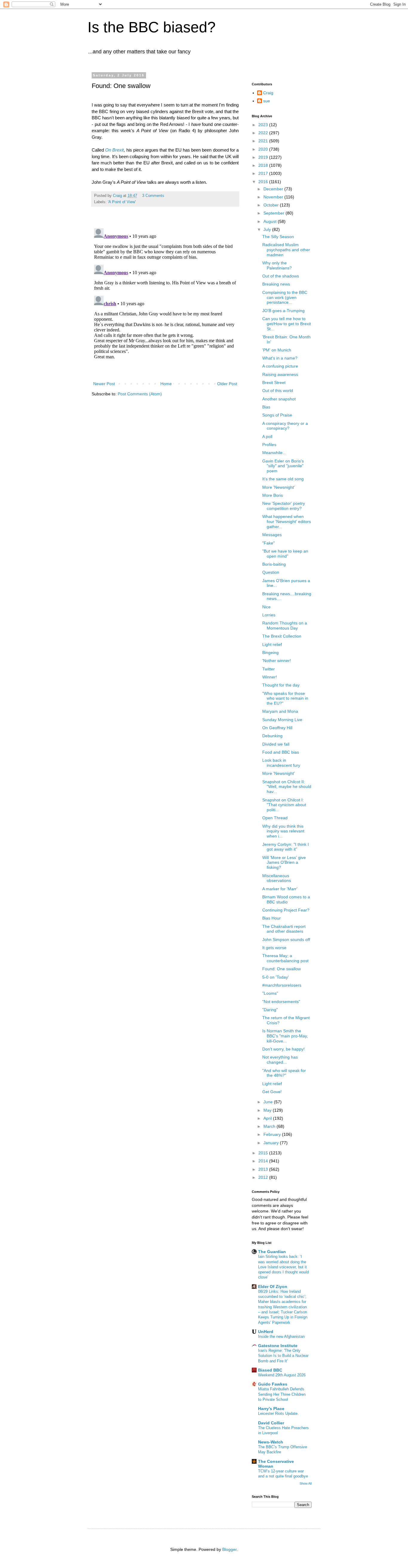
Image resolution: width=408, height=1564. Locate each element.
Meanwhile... (274, 452)
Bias (266, 407)
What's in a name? (279, 358)
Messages (272, 534)
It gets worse (274, 947)
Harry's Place (271, 1408)
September (274, 213)
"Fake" (268, 543)
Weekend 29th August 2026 (282, 1375)
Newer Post (104, 383)
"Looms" (270, 993)
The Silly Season (278, 236)
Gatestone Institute (277, 1345)
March (270, 1126)
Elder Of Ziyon (272, 1286)
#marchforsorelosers (281, 985)
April (268, 1118)
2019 (263, 157)
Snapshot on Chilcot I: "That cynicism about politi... (284, 805)
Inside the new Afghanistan (281, 1336)
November (273, 197)
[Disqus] (165, 300)
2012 (263, 1177)
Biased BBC (270, 1370)
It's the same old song (283, 478)
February (272, 1134)
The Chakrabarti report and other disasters (284, 929)
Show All (306, 1483)
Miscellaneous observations (276, 878)
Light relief (272, 644)
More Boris (272, 495)
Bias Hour (271, 918)
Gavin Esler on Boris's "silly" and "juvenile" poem (283, 466)
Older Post (227, 383)
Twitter (268, 669)
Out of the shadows (280, 276)
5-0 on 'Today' (275, 977)
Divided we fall (275, 744)
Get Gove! (272, 1091)
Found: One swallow (281, 968)
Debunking (272, 735)
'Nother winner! (276, 660)
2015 (263, 1152)
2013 (263, 1169)
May (268, 1110)
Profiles (269, 444)
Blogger (229, 1549)
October (271, 205)
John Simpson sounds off (286, 939)
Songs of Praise (277, 415)
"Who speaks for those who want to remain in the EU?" (285, 698)
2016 (263, 181)
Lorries (268, 615)
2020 (263, 149)
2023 (263, 124)
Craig (268, 92)
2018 (263, 165)
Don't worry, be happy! (283, 1049)
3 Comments (153, 196)
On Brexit (114, 149)
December (273, 188)
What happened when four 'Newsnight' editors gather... (286, 521)
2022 (263, 132)
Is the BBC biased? (152, 27)
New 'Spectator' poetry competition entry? (283, 506)
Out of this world (277, 390)
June (268, 1101)
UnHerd (265, 1331)
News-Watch (270, 1442)
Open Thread (275, 817)
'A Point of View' (122, 202)
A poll (267, 436)
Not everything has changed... (280, 1060)
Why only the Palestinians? (277, 265)
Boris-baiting (274, 564)
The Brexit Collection (281, 636)
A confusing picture (280, 366)
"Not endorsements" (281, 1001)
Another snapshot (279, 399)
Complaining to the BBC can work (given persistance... (284, 297)
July (267, 229)
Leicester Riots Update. (278, 1413)
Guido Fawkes (272, 1384)
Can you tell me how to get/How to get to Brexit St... (286, 323)
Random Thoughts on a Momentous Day (284, 625)
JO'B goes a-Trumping (283, 310)
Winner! (269, 677)
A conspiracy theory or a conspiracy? (285, 426)
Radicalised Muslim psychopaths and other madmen (286, 249)
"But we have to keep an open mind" (285, 554)
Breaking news (276, 284)
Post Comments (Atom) (140, 393)
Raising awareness (280, 374)
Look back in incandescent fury (281, 763)
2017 (263, 173)
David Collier (271, 1422)
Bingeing (270, 652)
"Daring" (270, 1009)
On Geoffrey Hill (277, 727)
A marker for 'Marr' (279, 888)
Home (166, 383)
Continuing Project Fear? (285, 910)
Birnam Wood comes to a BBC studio (286, 899)
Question (270, 572)
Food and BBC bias (280, 752)
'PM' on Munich (276, 350)
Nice (266, 606)
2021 (263, 140)
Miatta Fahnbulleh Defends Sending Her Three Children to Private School (282, 1394)
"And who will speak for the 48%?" (284, 1073)
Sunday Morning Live (282, 719)
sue (266, 100)
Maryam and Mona (280, 711)
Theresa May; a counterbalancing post (285, 958)
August (270, 221)
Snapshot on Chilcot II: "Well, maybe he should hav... (286, 786)
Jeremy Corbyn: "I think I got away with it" (285, 847)
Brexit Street (274, 382)
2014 (263, 1161)
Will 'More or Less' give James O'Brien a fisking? (284, 862)
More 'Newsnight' (278, 487)
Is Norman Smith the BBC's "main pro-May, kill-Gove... (285, 1035)
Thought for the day (281, 685)
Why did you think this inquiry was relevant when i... (283, 831)
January (271, 1142)
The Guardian (272, 1251)
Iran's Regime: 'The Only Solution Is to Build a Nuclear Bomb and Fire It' (283, 1355)
